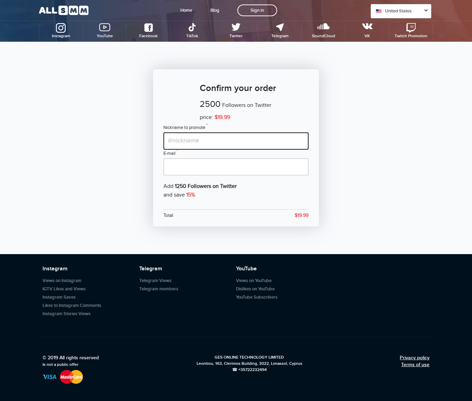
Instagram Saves (59, 297)
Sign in (257, 10)
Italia (389, 144)
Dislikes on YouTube (255, 289)
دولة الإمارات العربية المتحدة (404, 98)
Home (186, 10)
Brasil (390, 130)
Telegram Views (155, 280)
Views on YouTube (254, 280)
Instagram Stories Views (67, 314)
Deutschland (397, 81)
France (391, 53)
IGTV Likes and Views (64, 289)
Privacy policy (414, 358)
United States (398, 11)
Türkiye (392, 67)
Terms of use (415, 365)
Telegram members (158, 289)
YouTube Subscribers (256, 297)
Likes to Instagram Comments (72, 305)
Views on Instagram (62, 280)
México (392, 116)
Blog (214, 10)
